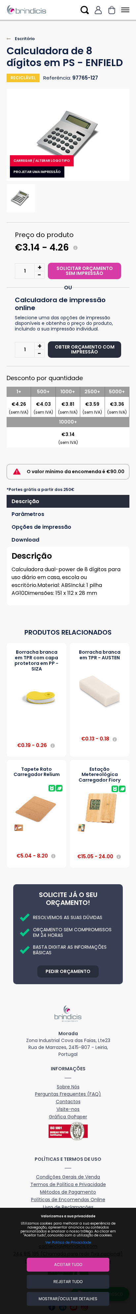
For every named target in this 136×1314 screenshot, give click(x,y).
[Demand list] (112, 10)
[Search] (85, 10)
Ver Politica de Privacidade (68, 1242)
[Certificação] (68, 1131)
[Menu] (124, 10)
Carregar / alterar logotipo (42, 160)
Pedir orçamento (68, 971)
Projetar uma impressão (37, 171)
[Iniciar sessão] (98, 10)
